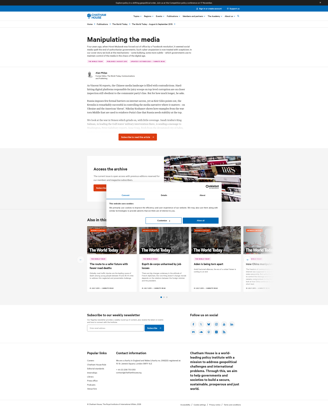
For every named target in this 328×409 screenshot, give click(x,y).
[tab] (161, 297)
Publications (102, 24)
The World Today (120, 24)
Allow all (200, 220)
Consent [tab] (125, 195)
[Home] (96, 16)
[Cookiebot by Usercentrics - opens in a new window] (207, 187)
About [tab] (202, 195)
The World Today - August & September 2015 (152, 24)
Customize (162, 220)
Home (90, 24)
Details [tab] (164, 195)
